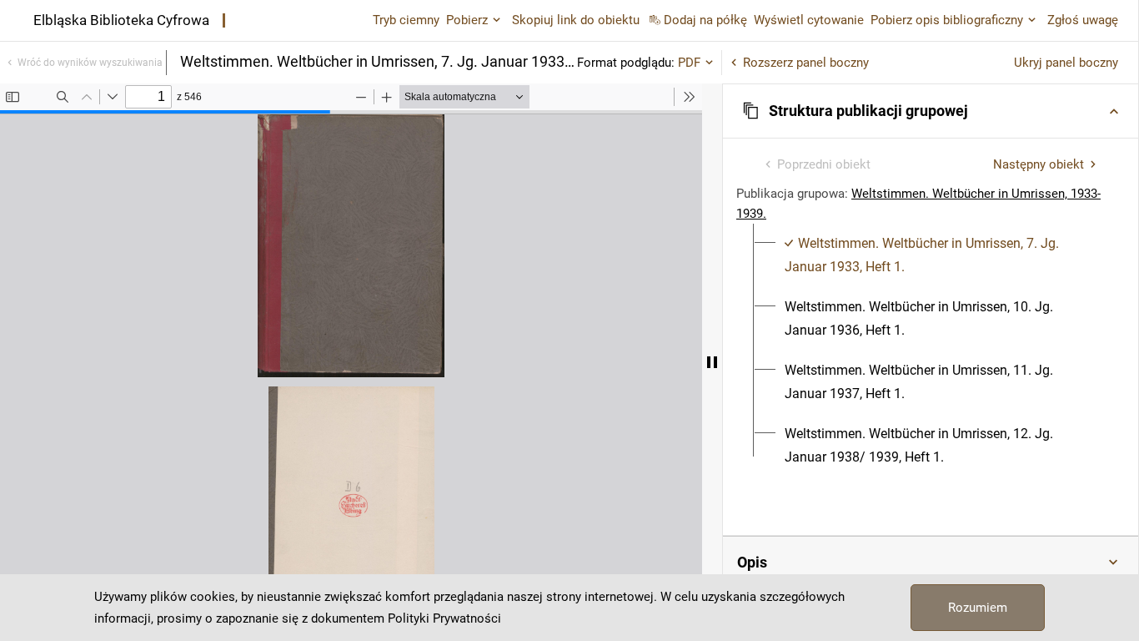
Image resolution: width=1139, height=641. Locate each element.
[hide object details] (712, 362)
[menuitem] (940, 255)
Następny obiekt (1038, 164)
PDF (689, 62)
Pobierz (467, 20)
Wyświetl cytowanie (809, 20)
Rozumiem (977, 607)
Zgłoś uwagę (1082, 20)
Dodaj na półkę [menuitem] (705, 20)
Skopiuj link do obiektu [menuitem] (576, 20)
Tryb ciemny (406, 20)
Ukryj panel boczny (1066, 62)
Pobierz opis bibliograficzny (947, 20)
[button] (930, 111)
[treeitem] (930, 255)
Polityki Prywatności (444, 618)
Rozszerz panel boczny (806, 62)
